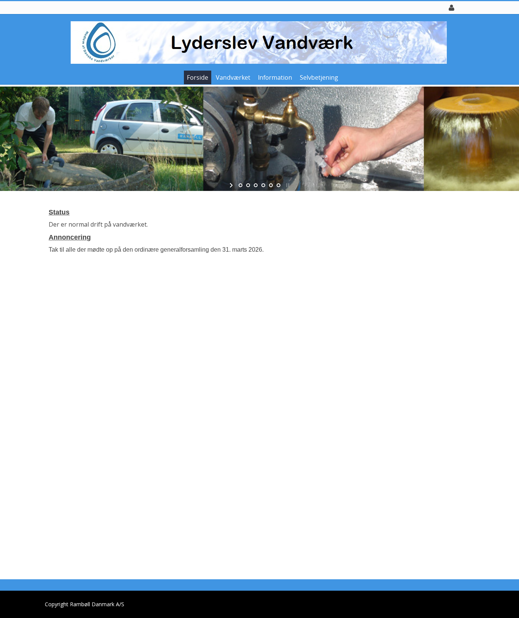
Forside (197, 77)
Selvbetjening (319, 77)
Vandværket (233, 77)
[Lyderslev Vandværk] (257, 42)
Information (275, 77)
